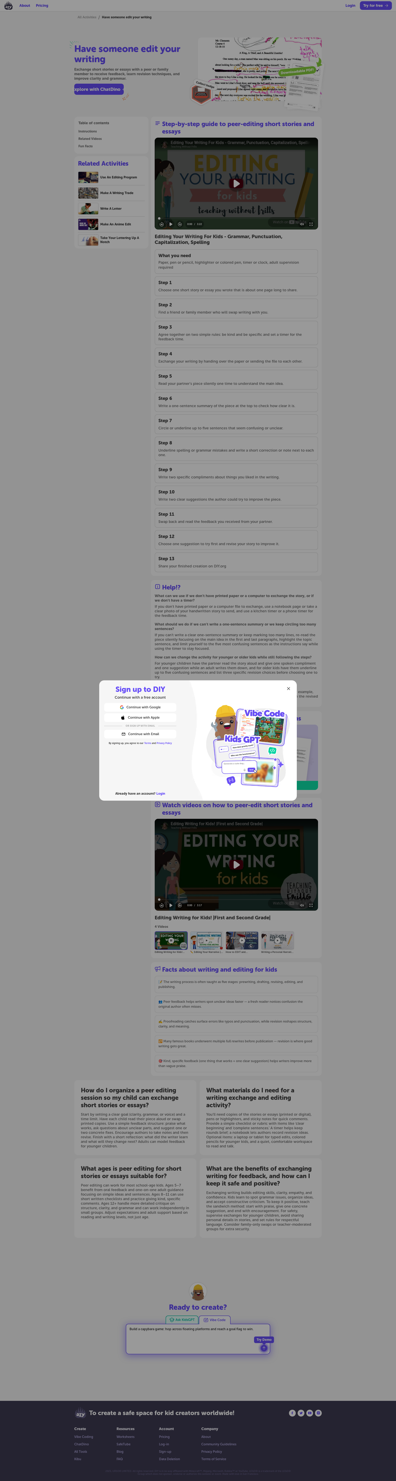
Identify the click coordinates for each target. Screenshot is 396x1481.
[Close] (288, 688)
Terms (147, 743)
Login (160, 794)
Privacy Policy (164, 743)
